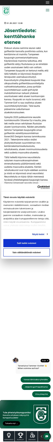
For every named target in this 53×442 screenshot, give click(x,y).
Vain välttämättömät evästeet (26, 252)
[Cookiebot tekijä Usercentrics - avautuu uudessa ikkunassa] (38, 187)
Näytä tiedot (38, 234)
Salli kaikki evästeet (26, 243)
